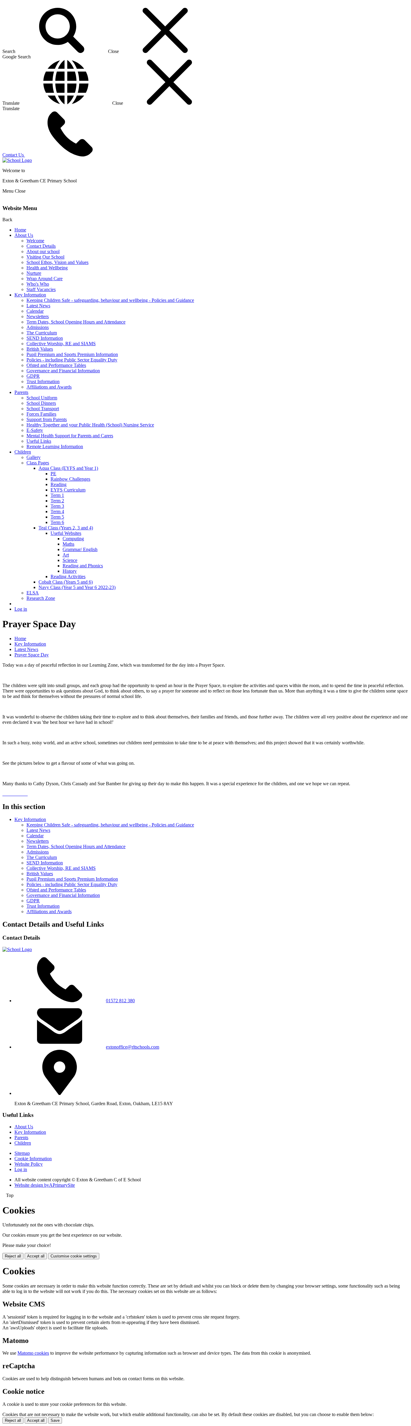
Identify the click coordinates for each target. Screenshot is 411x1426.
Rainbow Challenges (70, 479)
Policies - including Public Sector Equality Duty (71, 359)
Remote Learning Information (54, 446)
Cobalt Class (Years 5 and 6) (66, 581)
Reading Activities (68, 576)
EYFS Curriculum (68, 489)
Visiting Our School (45, 256)
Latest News (38, 305)
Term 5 (57, 516)
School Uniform (41, 397)
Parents (21, 392)
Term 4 (57, 511)
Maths (68, 544)
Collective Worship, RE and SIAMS (61, 343)
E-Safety (34, 430)
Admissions (37, 327)
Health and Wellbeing (47, 267)
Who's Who (37, 284)
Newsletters (37, 316)
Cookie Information (33, 1158)
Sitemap (22, 1153)
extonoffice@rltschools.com (132, 1046)
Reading (58, 484)
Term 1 (57, 495)
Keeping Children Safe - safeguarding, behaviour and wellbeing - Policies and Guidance (110, 300)
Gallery (33, 457)
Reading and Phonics (83, 565)
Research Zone (40, 598)
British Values (39, 349)
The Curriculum (41, 332)
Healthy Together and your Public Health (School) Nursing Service (90, 424)
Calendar (35, 311)
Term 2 (57, 500)
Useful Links (38, 441)
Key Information (30, 294)
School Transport (42, 408)
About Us (23, 235)
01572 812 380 (120, 1000)
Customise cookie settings (74, 1256)
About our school (43, 251)
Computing (73, 538)
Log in (20, 609)
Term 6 (57, 522)
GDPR (33, 376)
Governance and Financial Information (63, 370)
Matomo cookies (33, 1353)
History (70, 571)
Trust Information (43, 381)
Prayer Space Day (31, 654)
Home (20, 229)
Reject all (13, 1256)
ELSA (32, 592)
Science (70, 560)
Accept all (36, 1256)
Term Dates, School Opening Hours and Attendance (75, 321)
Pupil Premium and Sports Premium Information (72, 354)
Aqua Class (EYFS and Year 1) (68, 468)
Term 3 (57, 506)
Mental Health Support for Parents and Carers (69, 435)
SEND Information (44, 338)
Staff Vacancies (41, 289)
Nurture (33, 273)
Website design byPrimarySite (44, 1185)
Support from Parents (46, 419)
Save (55, 1420)
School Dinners (41, 403)
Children (22, 451)
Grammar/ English (80, 549)
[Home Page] (17, 160)
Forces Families (41, 414)
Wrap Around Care (44, 278)
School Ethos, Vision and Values (57, 262)
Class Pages (37, 462)
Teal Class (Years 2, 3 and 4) (66, 527)
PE (53, 473)
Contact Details (41, 246)
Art (66, 554)
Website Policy (28, 1164)
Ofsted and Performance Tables (56, 365)
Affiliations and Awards (49, 386)
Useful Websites (66, 533)
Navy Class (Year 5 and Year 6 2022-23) (77, 587)
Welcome (35, 240)
